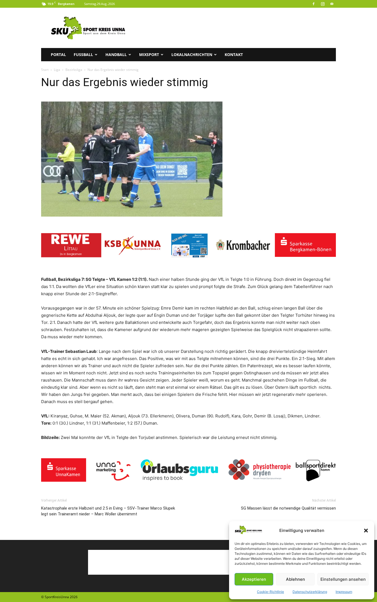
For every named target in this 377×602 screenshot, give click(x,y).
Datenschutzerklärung (310, 592)
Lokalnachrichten (191, 54)
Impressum (344, 592)
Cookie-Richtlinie (270, 592)
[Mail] (332, 4)
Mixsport (149, 54)
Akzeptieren (254, 579)
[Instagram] (322, 4)
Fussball (83, 54)
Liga (57, 69)
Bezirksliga (73, 69)
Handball (116, 54)
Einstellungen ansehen (343, 579)
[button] (366, 530)
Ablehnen (295, 579)
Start (45, 69)
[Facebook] (313, 4)
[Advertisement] (235, 27)
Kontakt (234, 54)
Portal (58, 54)
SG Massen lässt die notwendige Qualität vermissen (288, 508)
